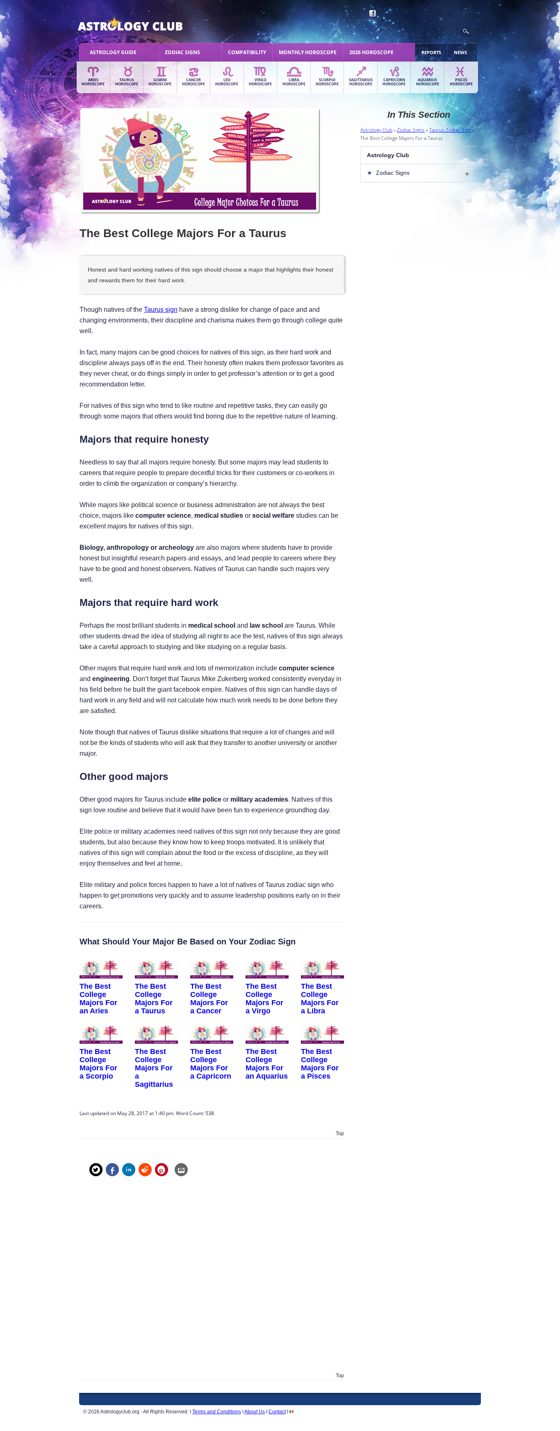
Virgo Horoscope (260, 82)
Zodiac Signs (182, 52)
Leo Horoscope (226, 82)
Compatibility (247, 52)
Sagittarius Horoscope (361, 82)
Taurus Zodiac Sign (450, 129)
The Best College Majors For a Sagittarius (154, 1067)
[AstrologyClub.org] (149, 24)
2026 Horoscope (371, 52)
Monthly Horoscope (308, 52)
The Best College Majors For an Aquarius (267, 1063)
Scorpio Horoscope (327, 82)
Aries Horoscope (93, 82)
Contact (277, 1412)
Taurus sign (161, 309)
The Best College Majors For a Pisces (320, 1063)
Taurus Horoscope (126, 82)
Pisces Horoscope (461, 82)
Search (466, 31)
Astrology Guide (113, 52)
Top (340, 1133)
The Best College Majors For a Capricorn (210, 1063)
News (460, 52)
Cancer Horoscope (193, 82)
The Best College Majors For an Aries (98, 998)
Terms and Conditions (216, 1412)
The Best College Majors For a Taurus (154, 998)
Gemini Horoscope (159, 82)
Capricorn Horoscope (393, 82)
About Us (254, 1412)
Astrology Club (376, 129)
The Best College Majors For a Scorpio (98, 1063)
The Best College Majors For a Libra (320, 998)
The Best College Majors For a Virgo (264, 998)
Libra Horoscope (293, 82)
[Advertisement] (212, 1280)
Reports (431, 52)
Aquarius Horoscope (427, 82)
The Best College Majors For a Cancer (209, 998)
